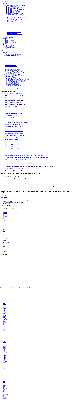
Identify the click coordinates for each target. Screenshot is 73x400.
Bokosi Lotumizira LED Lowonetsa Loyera (15, 104)
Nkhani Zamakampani (9, 37)
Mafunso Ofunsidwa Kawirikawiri (9, 47)
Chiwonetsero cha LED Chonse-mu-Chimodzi (15, 178)
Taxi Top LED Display (11, 6)
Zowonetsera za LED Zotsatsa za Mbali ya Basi (16, 170)
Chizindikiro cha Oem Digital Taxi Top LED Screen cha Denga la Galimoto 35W (24, 162)
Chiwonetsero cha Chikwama (12, 10)
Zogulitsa (4, 4)
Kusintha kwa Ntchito (9, 41)
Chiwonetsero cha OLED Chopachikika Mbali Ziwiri (17, 22)
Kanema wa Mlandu (8, 46)
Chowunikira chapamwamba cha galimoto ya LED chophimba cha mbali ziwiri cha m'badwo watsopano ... (30, 166)
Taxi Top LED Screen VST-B (12, 109)
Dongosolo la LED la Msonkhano (27, 186)
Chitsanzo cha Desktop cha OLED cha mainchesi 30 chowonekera (19, 24)
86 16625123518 (6, 224)
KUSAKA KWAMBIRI (43, 210)
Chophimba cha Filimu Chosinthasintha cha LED (16, 31)
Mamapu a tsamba (25, 210)
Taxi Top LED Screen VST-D (12, 148)
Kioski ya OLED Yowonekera (12, 21)
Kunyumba (5, 3)
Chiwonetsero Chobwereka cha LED (14, 32)
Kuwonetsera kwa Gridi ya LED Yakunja (14, 34)
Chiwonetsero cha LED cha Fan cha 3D (14, 15)
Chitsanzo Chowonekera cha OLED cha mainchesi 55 (17, 25)
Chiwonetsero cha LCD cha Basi (13, 12)
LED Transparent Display (12, 33)
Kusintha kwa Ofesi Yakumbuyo (11, 42)
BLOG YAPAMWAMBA (33, 210)
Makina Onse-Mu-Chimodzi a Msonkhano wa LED (16, 17)
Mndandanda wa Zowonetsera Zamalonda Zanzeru (14, 13)
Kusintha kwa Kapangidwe (10, 40)
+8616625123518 (6, 242)
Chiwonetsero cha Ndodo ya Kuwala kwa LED (16, 16)
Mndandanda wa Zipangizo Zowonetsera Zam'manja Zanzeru (16, 5)
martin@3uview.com (6, 233)
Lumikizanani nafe (6, 48)
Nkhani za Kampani (8, 36)
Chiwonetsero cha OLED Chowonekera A (15, 126)
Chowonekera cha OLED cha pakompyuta (15, 23)
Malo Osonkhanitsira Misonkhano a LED (54, 183)
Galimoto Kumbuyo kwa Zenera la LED (14, 7)
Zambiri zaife (5, 38)
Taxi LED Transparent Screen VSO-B (14, 113)
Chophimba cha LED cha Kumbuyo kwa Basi (16, 135)
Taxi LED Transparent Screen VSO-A (14, 131)
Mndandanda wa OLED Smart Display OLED (13, 19)
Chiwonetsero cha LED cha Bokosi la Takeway (16, 9)
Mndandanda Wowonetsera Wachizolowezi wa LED (14, 27)
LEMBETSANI (3, 195)
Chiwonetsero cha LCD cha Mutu (13, 11)
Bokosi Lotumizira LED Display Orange (14, 100)
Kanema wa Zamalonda (9, 45)
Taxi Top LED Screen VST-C (12, 144)
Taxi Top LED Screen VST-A (12, 139)
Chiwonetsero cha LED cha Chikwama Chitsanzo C (17, 122)
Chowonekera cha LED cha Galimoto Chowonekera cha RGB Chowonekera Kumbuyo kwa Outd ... (28, 157)
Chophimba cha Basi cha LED (12, 117)
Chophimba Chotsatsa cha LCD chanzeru (14, 14)
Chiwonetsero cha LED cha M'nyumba (14, 30)
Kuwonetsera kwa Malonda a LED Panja (12, 83)
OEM (6, 39)
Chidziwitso (5, 43)
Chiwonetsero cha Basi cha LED (13, 8)
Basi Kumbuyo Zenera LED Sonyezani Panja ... (16, 153)
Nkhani (4, 35)
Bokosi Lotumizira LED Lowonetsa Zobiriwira (16, 95)
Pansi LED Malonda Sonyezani (13, 18)
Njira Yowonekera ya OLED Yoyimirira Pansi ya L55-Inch (18, 26)
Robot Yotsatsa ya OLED (11, 20)
